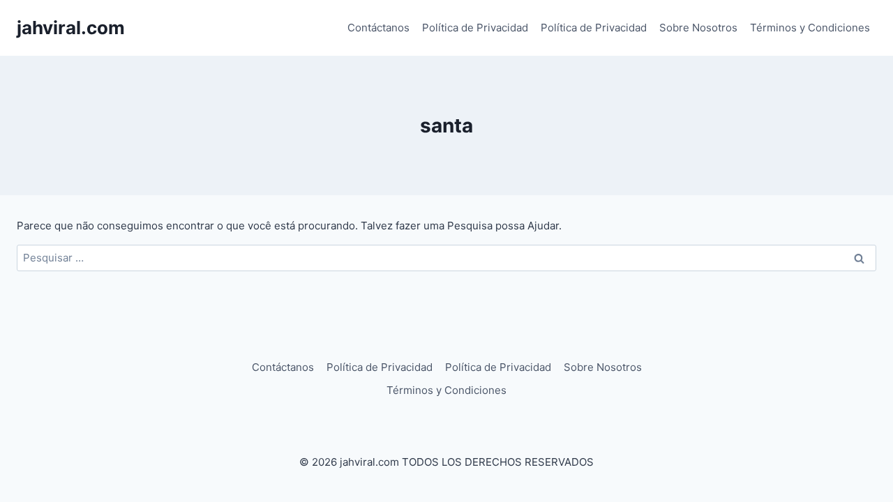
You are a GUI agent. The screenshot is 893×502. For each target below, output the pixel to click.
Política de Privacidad (475, 27)
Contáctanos (378, 27)
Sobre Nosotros (698, 27)
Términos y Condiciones (810, 27)
